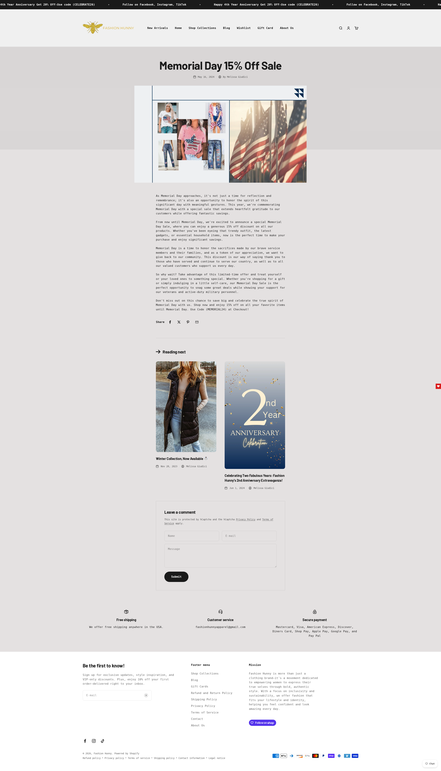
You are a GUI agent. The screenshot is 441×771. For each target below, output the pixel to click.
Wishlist (244, 28)
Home (178, 28)
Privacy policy (114, 758)
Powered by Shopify (126, 753)
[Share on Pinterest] (187, 322)
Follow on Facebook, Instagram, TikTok (105, 4)
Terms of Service (205, 712)
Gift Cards (199, 686)
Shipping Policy (204, 699)
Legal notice (217, 758)
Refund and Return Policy (211, 693)
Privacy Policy (245, 519)
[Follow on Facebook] (85, 741)
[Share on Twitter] (179, 322)
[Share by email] (196, 322)
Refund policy (92, 758)
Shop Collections (202, 28)
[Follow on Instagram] (93, 741)
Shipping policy (164, 758)
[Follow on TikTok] (102, 741)
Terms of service (139, 758)
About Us (287, 28)
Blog (226, 28)
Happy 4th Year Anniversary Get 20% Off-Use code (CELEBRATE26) (216, 4)
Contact (197, 719)
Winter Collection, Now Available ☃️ (182, 458)
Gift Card (265, 28)
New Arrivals (157, 28)
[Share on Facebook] (170, 322)
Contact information (191, 758)
